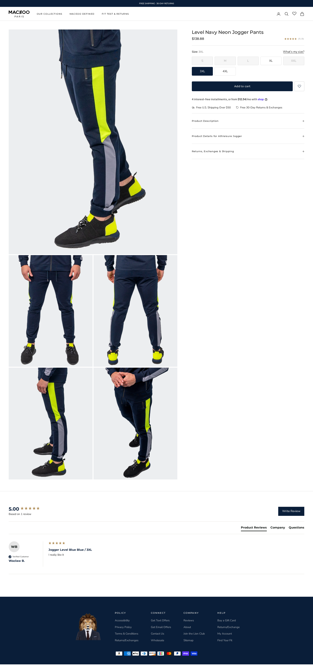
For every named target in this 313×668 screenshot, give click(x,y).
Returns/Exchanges (126, 640)
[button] (299, 86)
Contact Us (157, 633)
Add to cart (242, 86)
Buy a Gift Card (226, 620)
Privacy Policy (123, 627)
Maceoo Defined (82, 13)
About (187, 627)
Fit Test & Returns (115, 13)
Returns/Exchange (228, 627)
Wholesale (157, 640)
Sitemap (188, 640)
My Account (224, 633)
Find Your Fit (224, 640)
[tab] (254, 528)
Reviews (188, 620)
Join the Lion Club (194, 633)
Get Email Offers (161, 627)
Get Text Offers (160, 620)
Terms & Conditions (126, 633)
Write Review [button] (291, 511)
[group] (28, 509)
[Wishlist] (294, 13)
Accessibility (122, 620)
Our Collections (49, 13)
